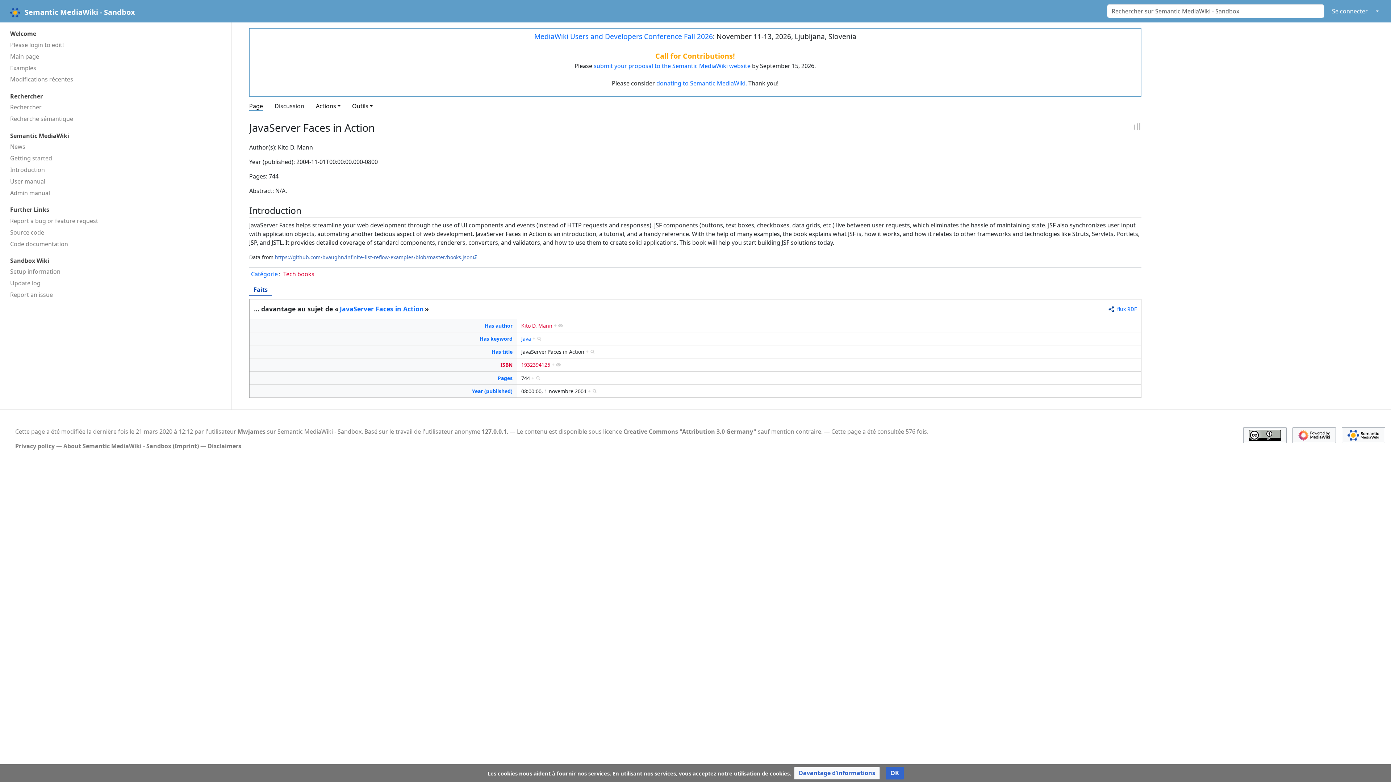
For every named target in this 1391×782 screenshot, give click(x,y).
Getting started (31, 158)
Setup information (35, 272)
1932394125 (535, 364)
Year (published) (492, 391)
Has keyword (496, 338)
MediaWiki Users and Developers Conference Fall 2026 (623, 36)
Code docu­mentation (39, 244)
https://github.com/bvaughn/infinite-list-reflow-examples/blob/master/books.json (374, 257)
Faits (261, 290)
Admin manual (30, 193)
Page (256, 106)
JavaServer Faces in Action (382, 308)
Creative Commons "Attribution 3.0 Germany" (689, 432)
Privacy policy (35, 446)
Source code (27, 232)
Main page (24, 56)
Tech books (298, 274)
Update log (25, 283)
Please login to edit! (37, 45)
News (17, 147)
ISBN (507, 364)
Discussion (289, 106)
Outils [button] (360, 106)
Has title (502, 351)
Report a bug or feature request (54, 221)
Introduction (27, 170)
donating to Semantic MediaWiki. (701, 83)
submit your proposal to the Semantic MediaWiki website (672, 66)
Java (526, 338)
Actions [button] (326, 106)
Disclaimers (224, 446)
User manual (27, 181)
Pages (505, 378)
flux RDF (1127, 309)
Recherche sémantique (41, 119)
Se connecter (1350, 11)
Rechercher (26, 107)
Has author (499, 325)
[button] (837, 773)
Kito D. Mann (536, 325)
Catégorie (264, 274)
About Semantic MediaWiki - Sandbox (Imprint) (131, 446)
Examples (23, 68)
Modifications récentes (41, 79)
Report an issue (31, 295)
